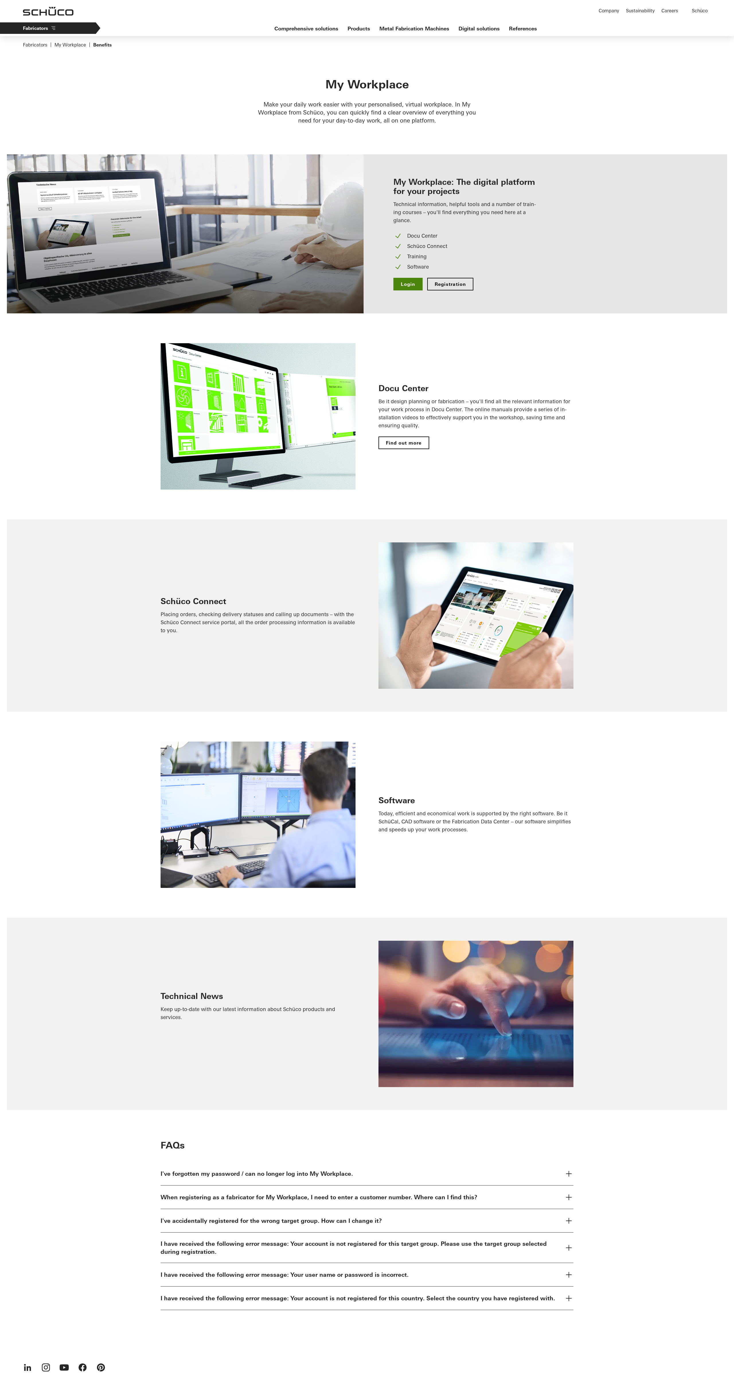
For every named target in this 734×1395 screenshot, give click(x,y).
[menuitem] (27, 1367)
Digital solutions (479, 28)
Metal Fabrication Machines (414, 28)
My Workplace (70, 45)
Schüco (700, 10)
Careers (669, 10)
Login (408, 284)
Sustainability (640, 10)
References (523, 28)
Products (359, 28)
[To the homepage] (48, 11)
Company (609, 10)
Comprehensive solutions (306, 28)
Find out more (404, 443)
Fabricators (35, 28)
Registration (450, 284)
